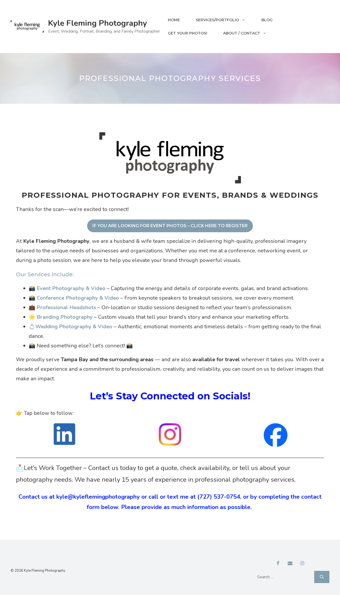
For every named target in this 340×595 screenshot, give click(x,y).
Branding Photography (65, 317)
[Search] (321, 577)
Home (174, 20)
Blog (267, 20)
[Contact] (290, 563)
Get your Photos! (187, 33)
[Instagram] (302, 563)
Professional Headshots (66, 307)
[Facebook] (278, 563)
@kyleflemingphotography (104, 497)
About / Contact (241, 33)
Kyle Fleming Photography (97, 23)
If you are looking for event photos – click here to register (170, 225)
